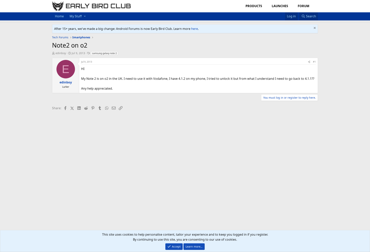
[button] (85, 16)
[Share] (309, 61)
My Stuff (76, 16)
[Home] (279, 13)
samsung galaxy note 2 (104, 53)
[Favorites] (283, 13)
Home (59, 16)
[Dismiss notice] (314, 28)
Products (254, 6)
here (194, 29)
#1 (314, 61)
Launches (280, 6)
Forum (303, 6)
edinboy (61, 53)
